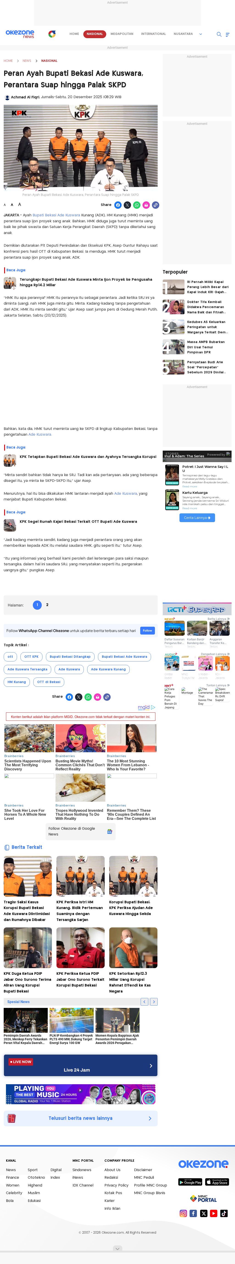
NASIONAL (49, 61)
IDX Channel (83, 1185)
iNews (78, 1177)
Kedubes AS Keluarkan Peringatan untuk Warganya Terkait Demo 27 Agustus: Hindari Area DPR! (207, 327)
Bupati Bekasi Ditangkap (70, 656)
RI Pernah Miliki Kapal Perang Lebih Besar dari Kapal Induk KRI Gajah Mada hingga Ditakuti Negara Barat (208, 287)
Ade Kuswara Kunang (108, 669)
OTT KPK (31, 656)
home (74, 34)
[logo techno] (20, 34)
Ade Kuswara (125, 493)
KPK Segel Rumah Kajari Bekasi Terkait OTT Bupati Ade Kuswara (78, 521)
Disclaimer (143, 1170)
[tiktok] (224, 1213)
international (153, 34)
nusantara (183, 34)
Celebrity (14, 1193)
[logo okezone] (204, 1164)
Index (55, 1177)
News (11, 1170)
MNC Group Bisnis (149, 1193)
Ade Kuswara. (39, 434)
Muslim (34, 1193)
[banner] (80, 1094)
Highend (35, 1185)
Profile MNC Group (150, 1185)
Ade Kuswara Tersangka (27, 669)
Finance (12, 1177)
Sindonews (82, 1170)
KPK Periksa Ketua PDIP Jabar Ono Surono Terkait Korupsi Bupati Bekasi (80, 979)
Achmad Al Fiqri (25, 97)
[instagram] (183, 1213)
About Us (112, 1170)
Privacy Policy (116, 1185)
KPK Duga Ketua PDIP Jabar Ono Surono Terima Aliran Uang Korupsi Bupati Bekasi (27, 982)
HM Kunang (17, 682)
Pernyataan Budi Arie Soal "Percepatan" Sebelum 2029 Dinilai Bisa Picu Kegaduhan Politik (205, 368)
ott (10, 656)
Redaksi (111, 1177)
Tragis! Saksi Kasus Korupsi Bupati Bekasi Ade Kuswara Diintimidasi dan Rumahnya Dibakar (27, 911)
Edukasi (34, 1201)
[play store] (190, 1181)
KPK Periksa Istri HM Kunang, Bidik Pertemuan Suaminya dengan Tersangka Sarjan (79, 911)
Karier (109, 1201)
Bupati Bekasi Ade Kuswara (56, 215)
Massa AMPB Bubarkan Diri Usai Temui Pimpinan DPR (206, 347)
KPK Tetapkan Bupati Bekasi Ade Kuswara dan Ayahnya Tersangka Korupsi (88, 457)
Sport (33, 1170)
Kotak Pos (113, 1193)
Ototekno (36, 1177)
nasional (95, 34)
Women (12, 1185)
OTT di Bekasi (48, 682)
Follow (147, 630)
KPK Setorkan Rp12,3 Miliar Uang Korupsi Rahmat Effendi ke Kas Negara (130, 982)
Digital (56, 1170)
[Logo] (52, 34)
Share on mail (146, 205)
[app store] (217, 1181)
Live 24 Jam (77, 1069)
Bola (10, 1201)
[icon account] (7, 97)
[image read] (10, 283)
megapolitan (122, 34)
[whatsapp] (137, 205)
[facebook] (193, 1213)
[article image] (174, 287)
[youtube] (214, 1213)
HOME (8, 61)
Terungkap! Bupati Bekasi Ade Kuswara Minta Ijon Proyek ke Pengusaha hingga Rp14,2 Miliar (86, 282)
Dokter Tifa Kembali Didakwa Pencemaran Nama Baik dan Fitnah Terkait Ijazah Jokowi (205, 307)
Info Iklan (112, 1208)
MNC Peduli (144, 1177)
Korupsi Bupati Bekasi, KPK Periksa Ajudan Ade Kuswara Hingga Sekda (131, 908)
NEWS (27, 61)
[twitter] (203, 1213)
